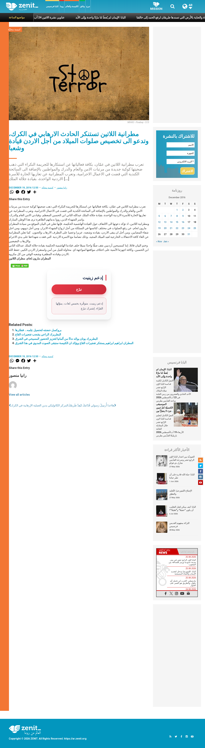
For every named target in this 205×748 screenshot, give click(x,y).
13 (165, 222)
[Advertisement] (177, 75)
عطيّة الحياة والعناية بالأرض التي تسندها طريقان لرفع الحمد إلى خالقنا (155, 17)
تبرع (88, 6)
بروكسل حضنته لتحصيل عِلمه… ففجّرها (38, 330)
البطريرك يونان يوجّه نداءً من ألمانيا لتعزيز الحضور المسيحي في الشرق (56, 338)
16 (183, 222)
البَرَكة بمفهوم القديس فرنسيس (179, 525)
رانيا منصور (62, 187)
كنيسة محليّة (14, 29)
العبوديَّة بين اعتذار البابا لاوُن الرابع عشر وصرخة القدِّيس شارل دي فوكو (182, 459)
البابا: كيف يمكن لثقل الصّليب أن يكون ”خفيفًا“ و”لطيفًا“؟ (182, 508)
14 (171, 222)
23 (183, 228)
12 (159, 222)
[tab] (166, 551)
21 (171, 228)
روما (62, 6)
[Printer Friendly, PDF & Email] (20, 266)
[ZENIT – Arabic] (25, 6)
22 (177, 228)
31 (189, 234)
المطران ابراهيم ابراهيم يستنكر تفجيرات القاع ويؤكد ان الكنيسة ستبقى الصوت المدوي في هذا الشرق (74, 343)
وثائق (82, 6)
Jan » (166, 241)
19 (159, 228)
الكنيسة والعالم (71, 6)
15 (177, 222)
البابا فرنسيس (52, 6)
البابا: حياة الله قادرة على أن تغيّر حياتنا (182, 476)
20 (165, 228)
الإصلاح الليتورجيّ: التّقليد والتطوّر (180, 492)
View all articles (19, 394)
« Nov (159, 241)
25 (194, 228)
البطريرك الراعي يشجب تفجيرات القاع (38, 334)
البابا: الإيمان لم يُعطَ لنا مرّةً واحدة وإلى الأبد (79, 17)
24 (189, 228)
